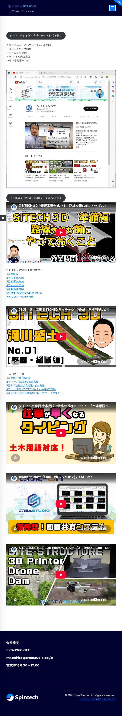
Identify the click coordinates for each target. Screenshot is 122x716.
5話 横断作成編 (15, 289)
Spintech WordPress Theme (98, 699)
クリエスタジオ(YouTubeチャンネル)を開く (36, 35)
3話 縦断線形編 (15, 281)
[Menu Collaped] (112, 8)
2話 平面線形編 (15, 277)
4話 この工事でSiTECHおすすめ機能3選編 (31, 389)
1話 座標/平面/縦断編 (18, 377)
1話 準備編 (12, 273)
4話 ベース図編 (15, 285)
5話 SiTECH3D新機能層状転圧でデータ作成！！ (34, 393)
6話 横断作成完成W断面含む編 (24, 292)
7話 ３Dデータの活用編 (20, 296)
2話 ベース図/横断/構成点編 (22, 381)
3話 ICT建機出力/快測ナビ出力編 (25, 385)
